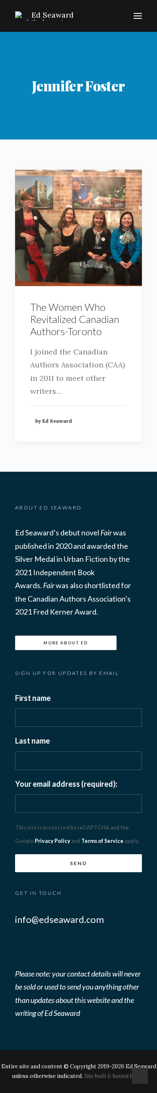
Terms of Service (102, 841)
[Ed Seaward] (68, 16)
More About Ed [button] (66, 642)
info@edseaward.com (59, 919)
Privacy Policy (52, 841)
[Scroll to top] (140, 1075)
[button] (137, 16)
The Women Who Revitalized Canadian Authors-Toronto (74, 319)
